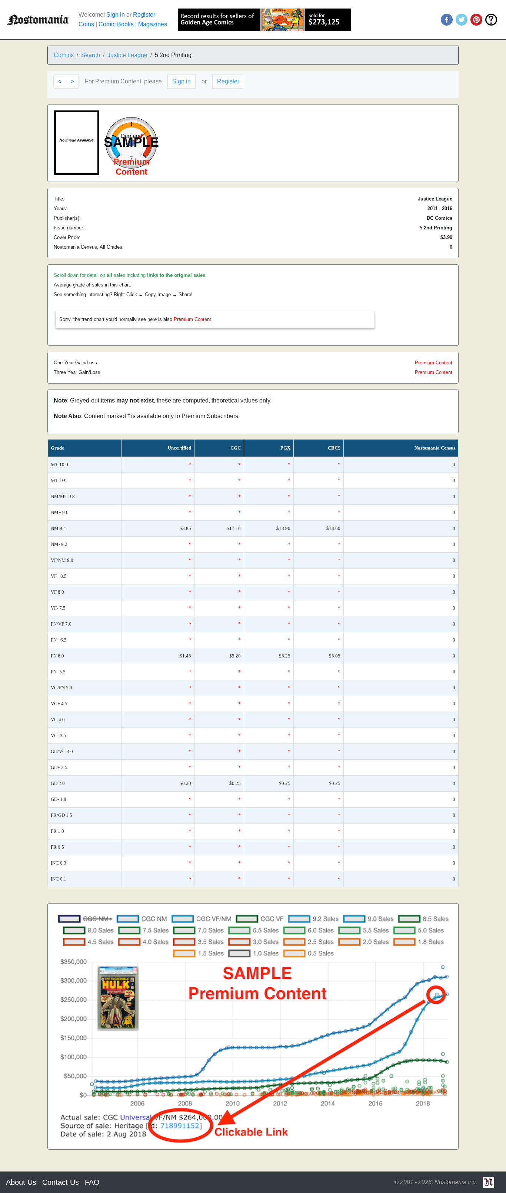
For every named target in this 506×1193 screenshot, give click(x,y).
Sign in (115, 14)
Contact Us (60, 1182)
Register (144, 14)
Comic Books (116, 24)
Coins (86, 24)
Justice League (127, 55)
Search (90, 55)
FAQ (92, 1182)
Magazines (152, 24)
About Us (21, 1182)
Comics (64, 55)
